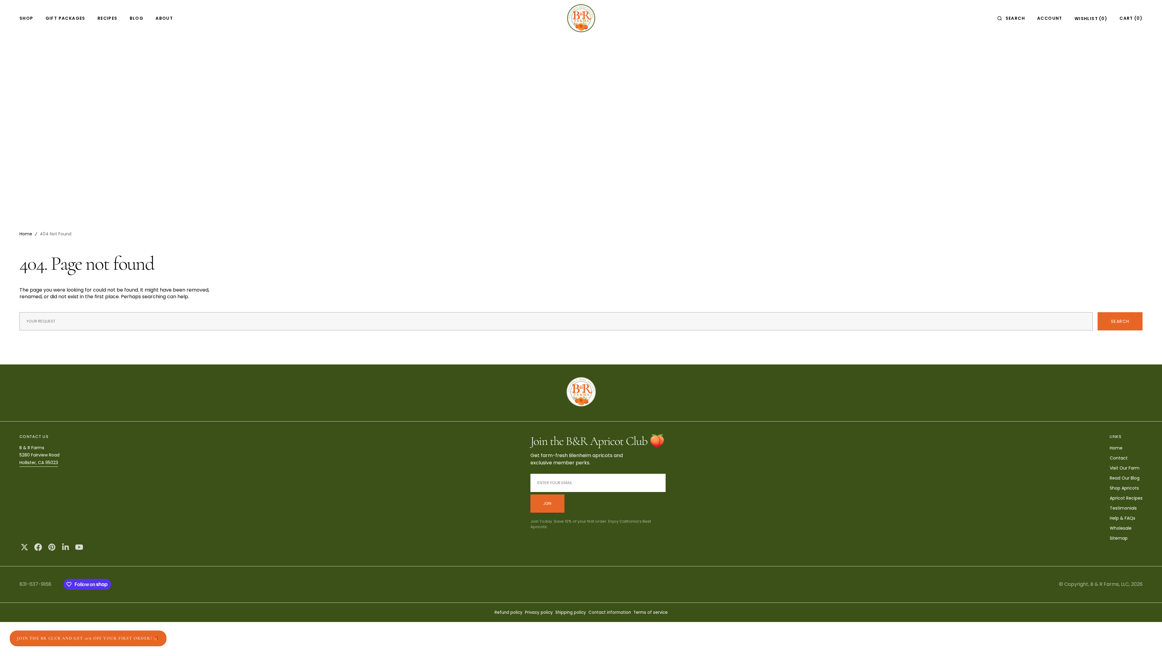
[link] (581, 393)
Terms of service (650, 612)
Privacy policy (539, 612)
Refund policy (509, 612)
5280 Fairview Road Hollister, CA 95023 (39, 459)
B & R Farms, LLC (1109, 584)
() (1091, 18)
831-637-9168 (35, 584)
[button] (1011, 18)
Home (25, 234)
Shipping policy (570, 612)
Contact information (609, 612)
